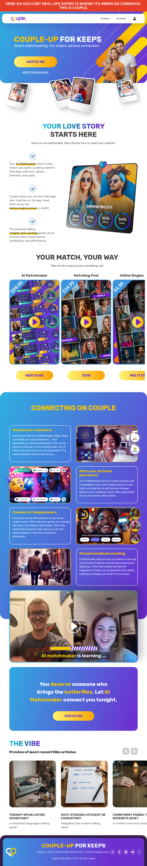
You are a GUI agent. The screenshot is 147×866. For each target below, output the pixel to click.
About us (41, 852)
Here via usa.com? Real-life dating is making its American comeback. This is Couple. (73, 6)
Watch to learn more (36, 72)
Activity (121, 18)
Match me (36, 62)
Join (86, 375)
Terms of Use (76, 852)
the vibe (24, 743)
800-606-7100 (69, 858)
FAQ (50, 852)
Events (105, 18)
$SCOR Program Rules (97, 852)
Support (56, 858)
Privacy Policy (62, 852)
